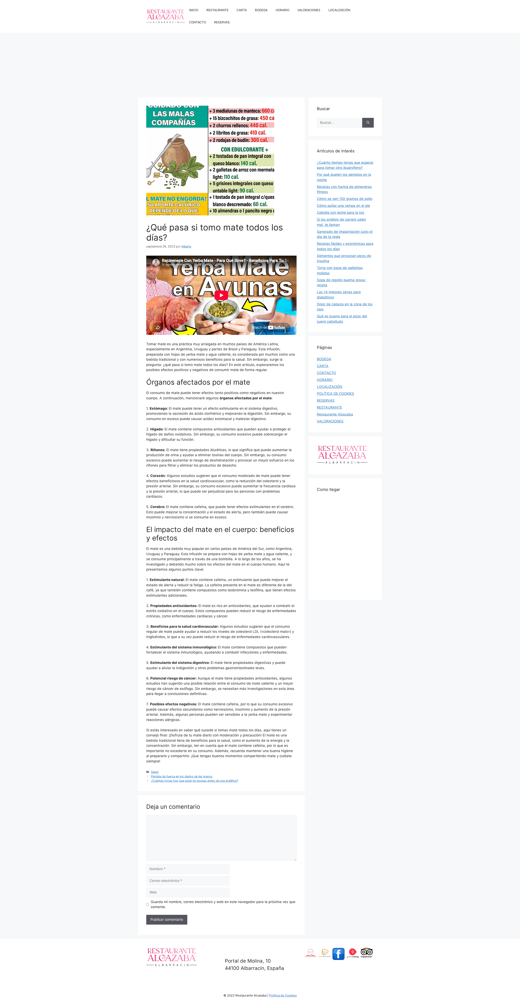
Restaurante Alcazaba (335, 414)
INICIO (193, 10)
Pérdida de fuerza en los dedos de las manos (181, 776)
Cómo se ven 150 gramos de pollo (344, 199)
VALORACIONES (308, 10)
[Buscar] (368, 123)
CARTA (242, 10)
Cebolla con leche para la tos (340, 213)
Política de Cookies (283, 995)
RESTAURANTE (217, 10)
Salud (154, 772)
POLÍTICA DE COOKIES (335, 394)
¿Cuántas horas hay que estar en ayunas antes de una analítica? (194, 780)
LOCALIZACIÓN (339, 10)
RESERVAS (222, 22)
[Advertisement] (260, 63)
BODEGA (261, 10)
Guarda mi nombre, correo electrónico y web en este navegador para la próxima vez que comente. (223, 904)
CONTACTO (197, 22)
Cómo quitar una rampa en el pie (343, 206)
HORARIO (282, 10)
